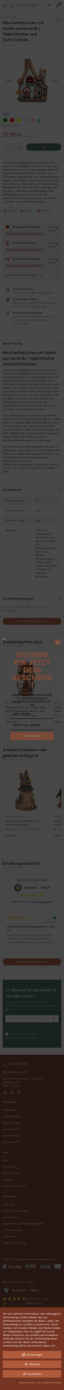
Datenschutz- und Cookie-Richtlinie (40, 1382)
